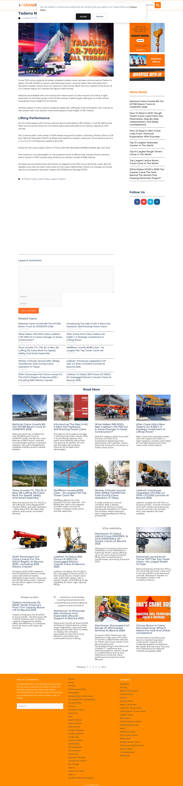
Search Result (75, 723)
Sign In (71, 767)
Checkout (73, 754)
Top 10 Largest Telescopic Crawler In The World (144, 144)
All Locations (74, 750)
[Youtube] (144, 202)
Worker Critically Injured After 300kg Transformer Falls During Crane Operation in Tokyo (38, 364)
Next (103, 667)
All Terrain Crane (29, 179)
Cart (70, 716)
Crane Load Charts (77, 689)
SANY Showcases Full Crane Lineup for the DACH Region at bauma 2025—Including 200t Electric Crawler (40, 377)
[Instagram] (157, 202)
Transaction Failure (77, 761)
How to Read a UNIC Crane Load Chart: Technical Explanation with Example (145, 133)
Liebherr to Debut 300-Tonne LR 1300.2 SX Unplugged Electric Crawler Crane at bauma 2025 (88, 377)
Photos (71, 706)
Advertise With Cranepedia (81, 699)
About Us (147, 5)
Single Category (76, 730)
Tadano (62, 179)
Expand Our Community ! (81, 696)
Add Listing (74, 727)
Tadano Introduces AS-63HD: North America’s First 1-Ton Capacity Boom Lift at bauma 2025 (28, 606)
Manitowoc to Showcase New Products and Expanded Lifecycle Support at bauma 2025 (69, 614)
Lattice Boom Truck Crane (133, 711)
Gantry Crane (126, 701)
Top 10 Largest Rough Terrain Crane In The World (146, 153)
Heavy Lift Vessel (128, 704)
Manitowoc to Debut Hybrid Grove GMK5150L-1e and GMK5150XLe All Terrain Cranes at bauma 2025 (111, 538)
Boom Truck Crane (129, 691)
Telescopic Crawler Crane (132, 745)
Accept (83, 16)
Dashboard (73, 744)
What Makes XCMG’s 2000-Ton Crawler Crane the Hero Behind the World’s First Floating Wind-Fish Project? (147, 173)
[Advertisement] (66, 218)
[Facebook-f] (137, 202)
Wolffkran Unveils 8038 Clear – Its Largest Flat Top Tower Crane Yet (85, 349)
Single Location (76, 733)
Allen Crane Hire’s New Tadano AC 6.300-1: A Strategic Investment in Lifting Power (85, 337)
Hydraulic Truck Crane (130, 708)
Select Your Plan (76, 771)
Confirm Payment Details (80, 778)
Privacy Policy (75, 703)
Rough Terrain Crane (130, 742)
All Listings (73, 764)
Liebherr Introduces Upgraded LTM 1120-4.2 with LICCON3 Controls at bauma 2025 (86, 364)
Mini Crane (125, 718)
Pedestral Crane (127, 732)
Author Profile (75, 740)
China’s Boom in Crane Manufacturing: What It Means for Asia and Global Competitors (153, 629)
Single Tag (73, 737)
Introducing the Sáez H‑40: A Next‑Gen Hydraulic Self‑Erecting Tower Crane (88, 325)
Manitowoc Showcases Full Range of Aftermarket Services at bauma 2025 (112, 628)
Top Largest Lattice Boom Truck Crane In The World (144, 162)
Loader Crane (126, 715)
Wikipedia (73, 692)
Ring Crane (125, 738)
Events (123, 698)
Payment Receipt (77, 757)
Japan (54, 179)
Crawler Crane (126, 694)
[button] (158, 5)
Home (71, 679)
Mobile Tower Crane (129, 725)
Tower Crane (126, 749)
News (71, 682)
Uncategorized (127, 752)
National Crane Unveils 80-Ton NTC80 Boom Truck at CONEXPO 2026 (39, 325)
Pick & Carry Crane (129, 735)
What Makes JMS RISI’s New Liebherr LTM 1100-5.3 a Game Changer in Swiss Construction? (40, 337)
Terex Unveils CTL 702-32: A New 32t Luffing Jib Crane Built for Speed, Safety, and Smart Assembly (38, 350)
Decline (99, 16)
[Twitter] (150, 202)
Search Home (75, 720)
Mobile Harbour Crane (130, 721)
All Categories (75, 747)
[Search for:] (40, 706)
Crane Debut (44, 179)
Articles (72, 686)
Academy (124, 684)
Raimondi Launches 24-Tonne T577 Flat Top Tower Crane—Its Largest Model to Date (153, 560)
